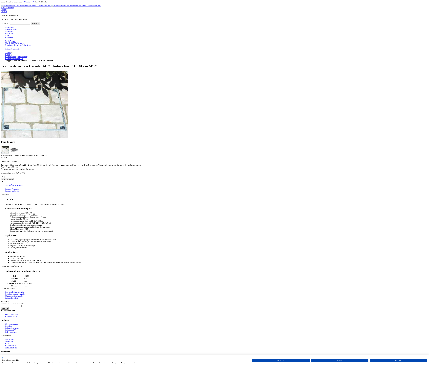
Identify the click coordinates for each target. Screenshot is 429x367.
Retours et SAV (10, 330)
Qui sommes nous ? (12, 314)
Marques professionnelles (14, 296)
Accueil (8, 53)
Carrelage (8, 55)
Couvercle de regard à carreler (16, 57)
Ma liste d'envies (11, 29)
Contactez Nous (11, 316)
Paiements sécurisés (12, 328)
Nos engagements (11, 324)
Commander (9, 33)
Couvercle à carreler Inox (14, 59)
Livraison (8, 326)
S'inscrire (8, 35)
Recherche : (5, 23)
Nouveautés (9, 340)
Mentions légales (11, 348)
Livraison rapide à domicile (15, 294)
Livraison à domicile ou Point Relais (18, 45)
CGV (7, 344)
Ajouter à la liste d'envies (14, 185)
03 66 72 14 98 (29, 2)
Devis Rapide (10, 41)
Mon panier (9, 31)
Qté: (2, 177)
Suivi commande (11, 332)
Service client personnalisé (14, 292)
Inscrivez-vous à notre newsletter (12, 304)
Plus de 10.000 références (14, 43)
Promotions (9, 342)
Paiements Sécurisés (12, 49)
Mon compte (9, 27)
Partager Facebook (12, 189)
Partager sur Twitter (12, 191)
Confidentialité (10, 346)
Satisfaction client (11, 298)
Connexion (9, 37)
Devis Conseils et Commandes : (12, 2)
